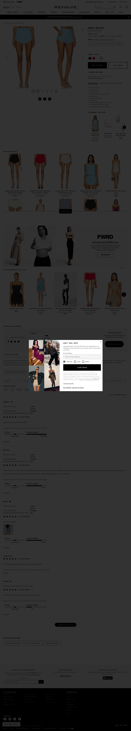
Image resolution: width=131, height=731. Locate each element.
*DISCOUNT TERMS (68, 383)
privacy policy (96, 378)
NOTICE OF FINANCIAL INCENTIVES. (89, 379)
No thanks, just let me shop (73, 388)
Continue (82, 367)
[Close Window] (101, 341)
